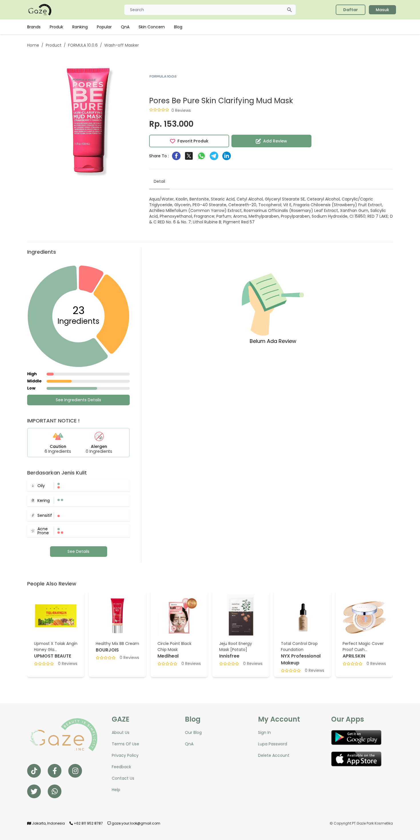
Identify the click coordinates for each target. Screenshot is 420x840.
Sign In (264, 732)
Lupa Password (272, 744)
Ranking (80, 27)
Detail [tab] (159, 181)
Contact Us (123, 778)
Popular (104, 27)
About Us (120, 732)
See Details (78, 551)
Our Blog (193, 732)
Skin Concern (152, 27)
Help (116, 790)
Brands (34, 27)
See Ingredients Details (78, 400)
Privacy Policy (125, 755)
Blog (178, 27)
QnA (125, 27)
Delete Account (273, 755)
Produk (56, 27)
